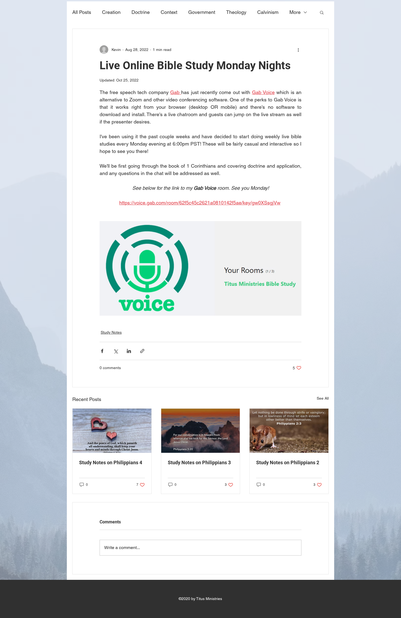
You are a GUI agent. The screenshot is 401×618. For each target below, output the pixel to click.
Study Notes (111, 332)
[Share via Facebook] (102, 351)
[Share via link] (142, 351)
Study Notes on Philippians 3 (199, 462)
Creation (111, 12)
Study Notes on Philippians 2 (287, 462)
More (295, 12)
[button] (321, 12)
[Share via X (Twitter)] (115, 351)
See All (323, 398)
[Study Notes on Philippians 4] (112, 431)
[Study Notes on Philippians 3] (200, 431)
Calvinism (268, 12)
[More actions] (298, 49)
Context (169, 12)
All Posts (81, 12)
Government (201, 12)
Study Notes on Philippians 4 (110, 462)
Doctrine (140, 12)
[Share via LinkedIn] (128, 351)
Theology (236, 12)
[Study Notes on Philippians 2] (289, 431)
